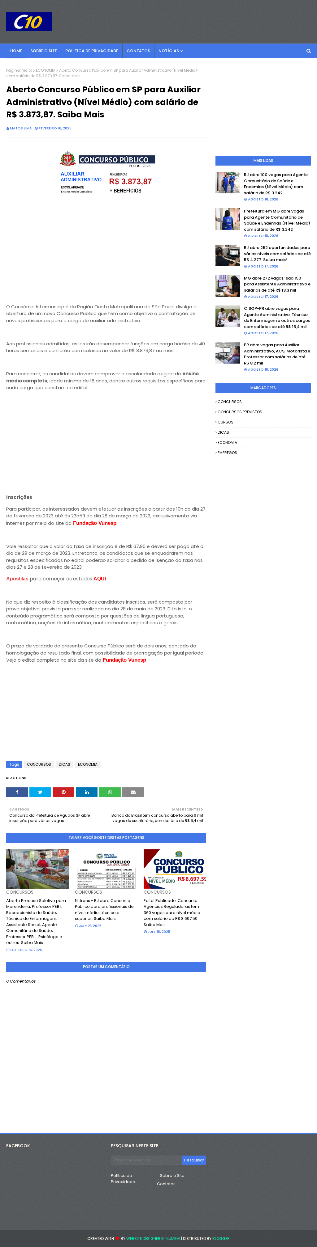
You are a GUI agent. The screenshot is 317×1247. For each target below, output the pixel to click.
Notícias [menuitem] (168, 51)
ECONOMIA (45, 70)
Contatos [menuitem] (138, 51)
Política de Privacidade (123, 1179)
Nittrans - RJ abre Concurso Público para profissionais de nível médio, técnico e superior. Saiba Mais (104, 910)
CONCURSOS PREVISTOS (240, 412)
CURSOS (225, 422)
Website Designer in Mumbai (153, 1238)
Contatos (166, 1184)
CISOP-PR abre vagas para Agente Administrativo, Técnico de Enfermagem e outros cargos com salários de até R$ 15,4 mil (277, 317)
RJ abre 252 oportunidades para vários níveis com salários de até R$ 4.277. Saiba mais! (277, 254)
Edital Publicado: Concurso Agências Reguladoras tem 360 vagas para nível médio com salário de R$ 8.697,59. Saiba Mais (172, 913)
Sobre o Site (172, 1175)
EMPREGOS (227, 452)
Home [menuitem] (16, 51)
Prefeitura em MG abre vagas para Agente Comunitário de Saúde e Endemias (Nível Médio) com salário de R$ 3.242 (277, 220)
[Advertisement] (106, 248)
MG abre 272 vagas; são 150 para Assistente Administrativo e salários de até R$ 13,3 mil (277, 284)
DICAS (64, 764)
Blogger (221, 1238)
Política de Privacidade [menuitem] (91, 51)
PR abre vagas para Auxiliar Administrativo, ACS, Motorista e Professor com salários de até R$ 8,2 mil (277, 354)
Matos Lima (21, 128)
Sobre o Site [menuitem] (43, 51)
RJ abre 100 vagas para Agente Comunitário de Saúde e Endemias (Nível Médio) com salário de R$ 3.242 (276, 184)
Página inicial (19, 70)
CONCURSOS (39, 764)
